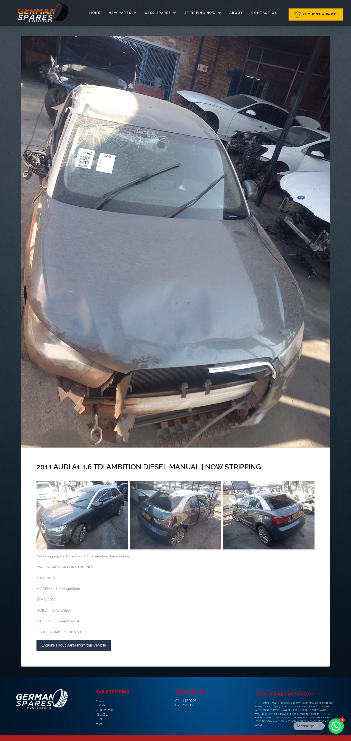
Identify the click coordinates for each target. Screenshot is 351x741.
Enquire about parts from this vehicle (73, 644)
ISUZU (102, 714)
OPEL (101, 719)
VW (99, 724)
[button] (336, 726)
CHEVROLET (107, 710)
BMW (101, 705)
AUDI (101, 701)
